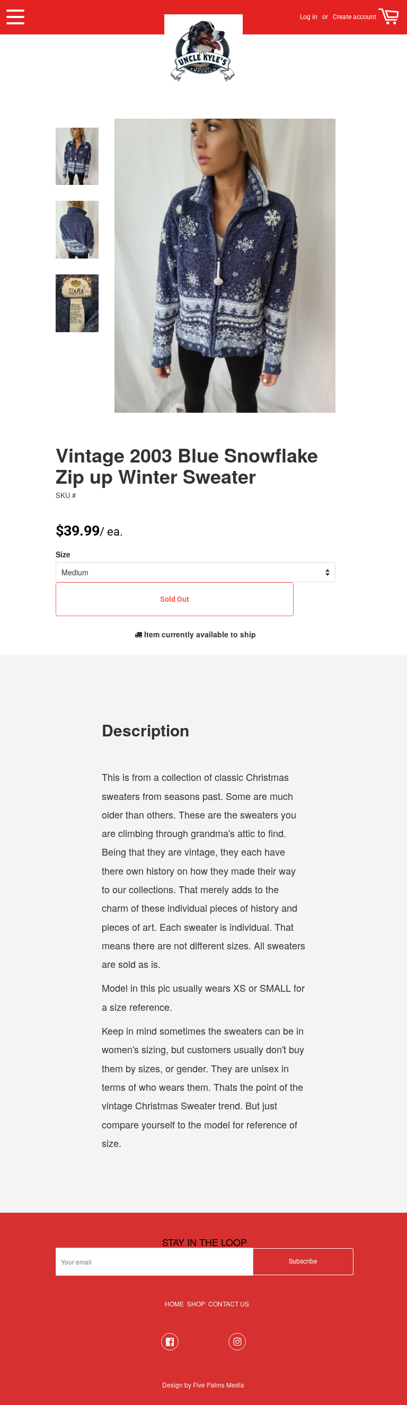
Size (63, 554)
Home (174, 1303)
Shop (196, 1303)
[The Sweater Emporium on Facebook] (170, 1347)
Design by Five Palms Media (203, 1384)
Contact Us (228, 1303)
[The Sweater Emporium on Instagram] (237, 1347)
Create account (354, 17)
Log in (308, 17)
